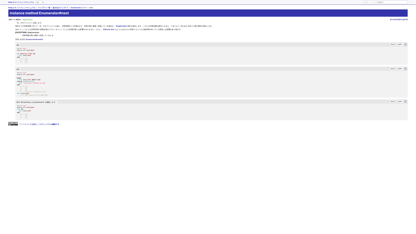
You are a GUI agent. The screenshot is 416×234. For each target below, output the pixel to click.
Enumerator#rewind (34, 39)
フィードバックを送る (28, 124)
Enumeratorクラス (79, 7)
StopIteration (121, 26)
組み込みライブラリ (60, 7)
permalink (395, 19)
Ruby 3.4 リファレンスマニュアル (21, 2)
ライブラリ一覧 (44, 7)
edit (405, 19)
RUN (393, 44)
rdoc (401, 19)
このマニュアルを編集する (48, 124)
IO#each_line (108, 29)
